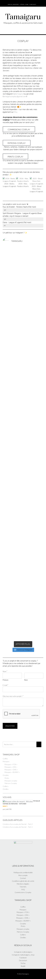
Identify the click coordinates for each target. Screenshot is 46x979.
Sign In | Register (13, 4)
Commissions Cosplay (23, 892)
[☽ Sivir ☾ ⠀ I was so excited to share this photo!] (23, 292)
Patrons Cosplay (11, 783)
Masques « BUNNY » (12, 772)
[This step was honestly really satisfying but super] (23, 492)
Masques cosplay (11, 781)
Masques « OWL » (11, 770)
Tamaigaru (23, 17)
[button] (2, 435)
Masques (6, 761)
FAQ (23, 889)
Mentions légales (23, 884)
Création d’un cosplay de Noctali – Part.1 (18, 827)
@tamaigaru (18, 94)
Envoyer (10, 726)
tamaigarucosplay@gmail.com (14, 96)
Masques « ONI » (11, 767)
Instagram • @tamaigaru (23, 952)
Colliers (5, 786)
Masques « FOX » (11, 764)
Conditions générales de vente (23, 881)
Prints (7, 778)
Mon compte (23, 875)
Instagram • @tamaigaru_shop (23, 955)
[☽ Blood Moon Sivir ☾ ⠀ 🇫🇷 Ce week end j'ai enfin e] (23, 583)
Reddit (23, 966)
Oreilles (6, 789)
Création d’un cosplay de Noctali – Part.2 (18, 824)
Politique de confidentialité (23, 872)
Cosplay (6, 775)
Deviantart (23, 960)
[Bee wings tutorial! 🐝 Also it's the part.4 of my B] (23, 632)
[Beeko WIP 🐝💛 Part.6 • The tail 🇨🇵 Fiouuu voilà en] (23, 408)
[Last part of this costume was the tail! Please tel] (23, 360)
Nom (5, 671)
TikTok (23, 963)
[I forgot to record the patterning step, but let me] (23, 502)
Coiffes (5, 759)
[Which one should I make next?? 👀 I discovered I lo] (23, 618)
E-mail (5, 685)
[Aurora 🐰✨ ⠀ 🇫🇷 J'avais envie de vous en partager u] (23, 262)
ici (18, 109)
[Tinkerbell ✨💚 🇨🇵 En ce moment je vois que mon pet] (23, 329)
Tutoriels (23, 887)
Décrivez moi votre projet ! (13, 696)
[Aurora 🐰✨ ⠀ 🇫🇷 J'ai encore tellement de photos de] (23, 467)
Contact (23, 878)
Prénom (5, 680)
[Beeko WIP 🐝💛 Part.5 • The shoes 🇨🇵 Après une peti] (23, 531)
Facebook (23, 958)
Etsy (15, 112)
